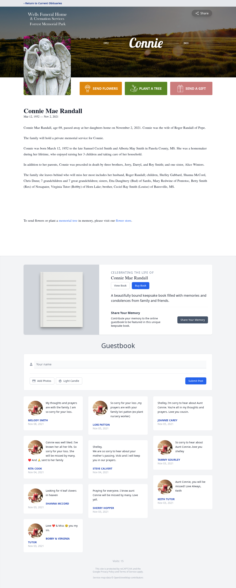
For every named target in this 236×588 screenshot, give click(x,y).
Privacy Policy (107, 571)
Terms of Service (128, 571)
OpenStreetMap (122, 577)
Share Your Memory (193, 320)
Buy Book (140, 285)
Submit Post (195, 381)
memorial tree (68, 220)
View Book (120, 285)
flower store (123, 220)
